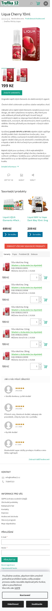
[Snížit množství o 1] (40, 279)
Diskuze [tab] (34, 254)
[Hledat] (31, 3)
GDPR (17, 588)
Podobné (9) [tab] (24, 254)
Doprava (4, 513)
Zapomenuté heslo (9, 568)
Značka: (12, 21)
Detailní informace (8, 166)
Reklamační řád (7, 506)
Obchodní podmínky (9, 502)
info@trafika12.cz (13, 477)
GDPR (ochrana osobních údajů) (14, 498)
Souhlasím (37, 604)
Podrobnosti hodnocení (35, 18)
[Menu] (46, 3)
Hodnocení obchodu (9, 516)
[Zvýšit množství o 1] (40, 275)
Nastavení (25, 595)
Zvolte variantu (12, 92)
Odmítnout (13, 604)
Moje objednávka (8, 523)
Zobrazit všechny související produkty (26, 246)
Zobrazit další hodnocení (39, 459)
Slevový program (8, 520)
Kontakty (5, 509)
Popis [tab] (14, 254)
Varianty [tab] (7, 254)
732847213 (10, 481)
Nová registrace (8, 565)
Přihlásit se (9, 559)
